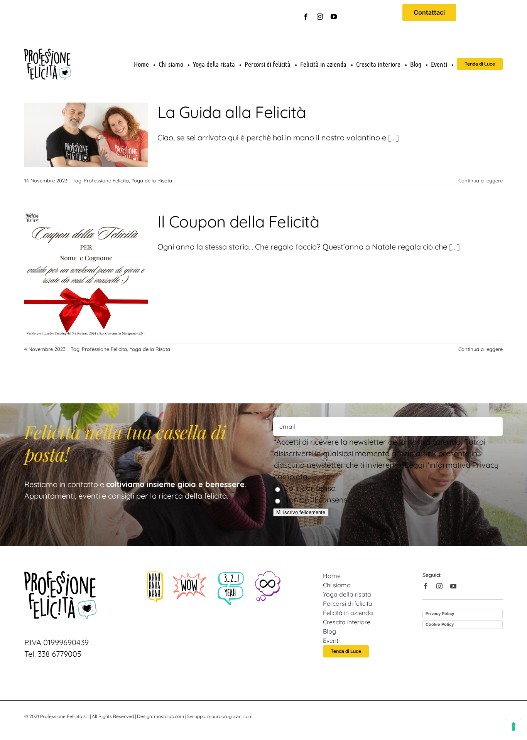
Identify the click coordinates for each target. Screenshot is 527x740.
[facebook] (306, 16)
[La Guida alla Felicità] (86, 135)
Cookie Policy (440, 624)
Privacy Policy (440, 613)
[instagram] (320, 16)
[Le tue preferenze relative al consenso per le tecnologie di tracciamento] (513, 726)
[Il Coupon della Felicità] (86, 273)
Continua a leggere (480, 180)
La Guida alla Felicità (231, 112)
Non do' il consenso (317, 499)
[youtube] (334, 16)
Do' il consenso (309, 488)
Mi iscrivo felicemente (300, 512)
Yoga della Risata (152, 180)
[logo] (47, 52)
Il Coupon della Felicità (238, 221)
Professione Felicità (106, 180)
